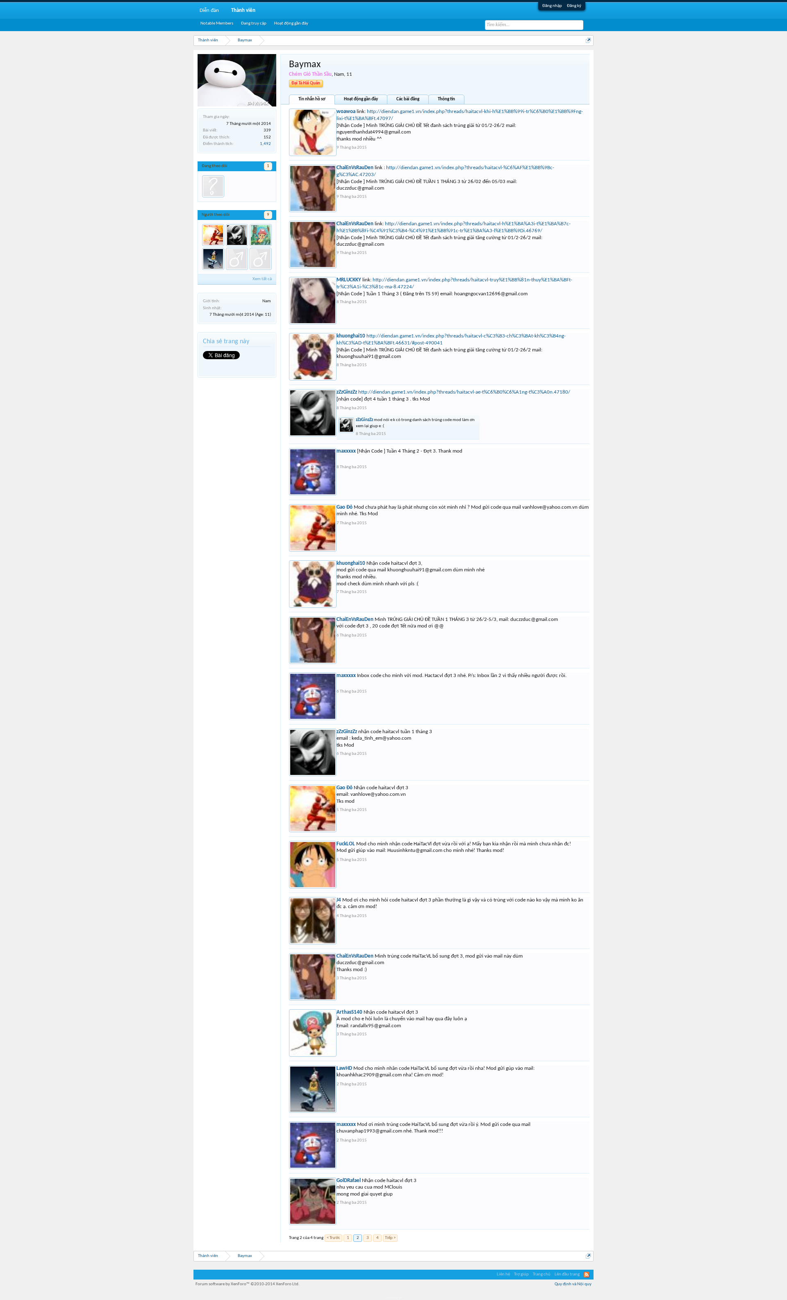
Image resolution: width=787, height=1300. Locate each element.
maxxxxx (346, 451)
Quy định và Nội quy (573, 1284)
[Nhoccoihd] (213, 186)
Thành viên (243, 10)
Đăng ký (574, 6)
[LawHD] (213, 259)
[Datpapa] (261, 235)
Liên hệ (503, 1274)
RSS (586, 1274)
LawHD (344, 1068)
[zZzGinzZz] (237, 235)
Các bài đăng (407, 99)
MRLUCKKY (349, 280)
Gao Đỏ (345, 507)
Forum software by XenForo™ (248, 1284)
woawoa (346, 111)
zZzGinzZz (347, 392)
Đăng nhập (552, 6)
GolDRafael (349, 1180)
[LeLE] (237, 259)
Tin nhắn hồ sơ (311, 99)
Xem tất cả (262, 279)
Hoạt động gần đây (361, 99)
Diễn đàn (209, 10)
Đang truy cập (253, 23)
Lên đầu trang (567, 1274)
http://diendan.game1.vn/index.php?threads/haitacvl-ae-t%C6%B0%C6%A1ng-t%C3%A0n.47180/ (464, 392)
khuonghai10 (351, 336)
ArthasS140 (349, 1012)
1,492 (265, 144)
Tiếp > (390, 1238)
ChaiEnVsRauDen (355, 167)
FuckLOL (346, 844)
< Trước (333, 1238)
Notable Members (216, 23)
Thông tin (446, 99)
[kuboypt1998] (261, 259)
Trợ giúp (521, 1274)
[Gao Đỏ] (213, 235)
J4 (339, 900)
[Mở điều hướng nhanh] (588, 40)
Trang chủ (541, 1274)
